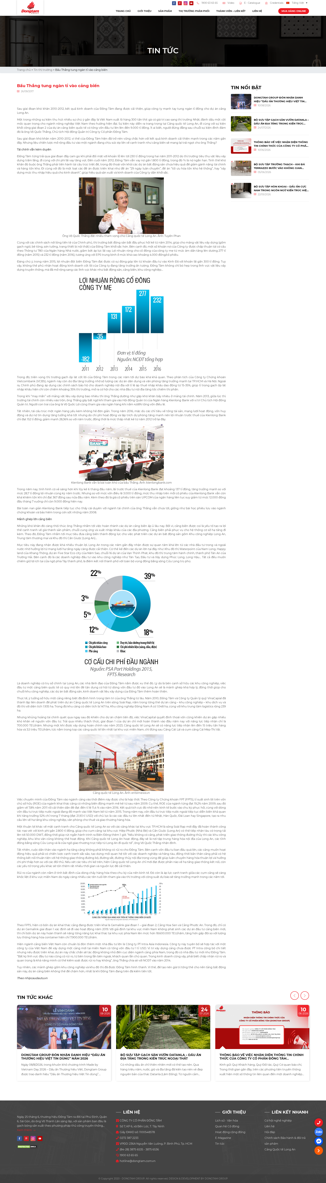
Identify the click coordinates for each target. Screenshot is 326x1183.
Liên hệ (257, 11)
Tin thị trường (43, 69)
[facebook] (318, 1141)
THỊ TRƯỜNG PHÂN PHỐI (194, 11)
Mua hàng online (294, 11)
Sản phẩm (165, 11)
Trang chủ (123, 11)
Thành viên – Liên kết (231, 11)
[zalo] (318, 1132)
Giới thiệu (144, 11)
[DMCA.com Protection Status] (27, 1146)
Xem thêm (24, 1130)
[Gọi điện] (318, 1122)
